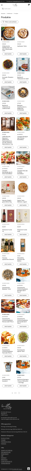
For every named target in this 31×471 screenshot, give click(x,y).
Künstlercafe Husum (17, 469)
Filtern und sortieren (11, 22)
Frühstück (3, 443)
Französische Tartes (6, 442)
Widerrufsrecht (5, 454)
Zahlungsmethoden (6, 452)
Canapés (3, 440)
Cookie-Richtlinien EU (6, 461)
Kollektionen (9, 13)
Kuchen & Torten (5, 438)
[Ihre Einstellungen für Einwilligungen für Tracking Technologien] (28, 468)
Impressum (3, 457)
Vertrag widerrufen (5, 463)
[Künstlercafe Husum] (15, 5)
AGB (2, 456)
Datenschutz (4, 459)
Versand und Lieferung (6, 450)
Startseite (3, 13)
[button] (28, 5)
